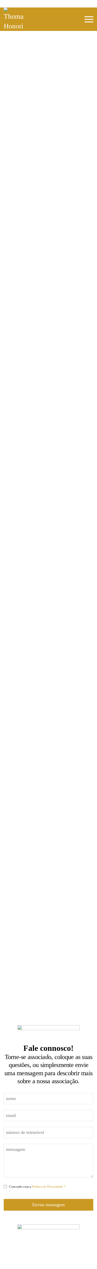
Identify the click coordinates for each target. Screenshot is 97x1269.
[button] (89, 19)
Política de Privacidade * (48, 1186)
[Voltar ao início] (14, 19)
